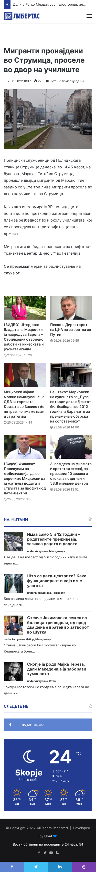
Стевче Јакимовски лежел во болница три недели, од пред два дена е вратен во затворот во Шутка (58, 625)
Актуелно (41, 551)
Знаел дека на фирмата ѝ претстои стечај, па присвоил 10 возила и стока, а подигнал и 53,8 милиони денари (71, 473)
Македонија (57, 551)
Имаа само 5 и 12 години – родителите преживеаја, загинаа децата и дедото (53, 539)
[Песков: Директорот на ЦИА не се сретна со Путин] (71, 308)
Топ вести (58, 593)
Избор (30, 639)
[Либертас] (22, 16)
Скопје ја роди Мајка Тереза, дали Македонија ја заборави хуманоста (56, 669)
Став (52, 681)
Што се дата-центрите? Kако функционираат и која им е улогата (57, 581)
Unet (48, 836)
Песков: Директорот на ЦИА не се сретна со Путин (70, 329)
